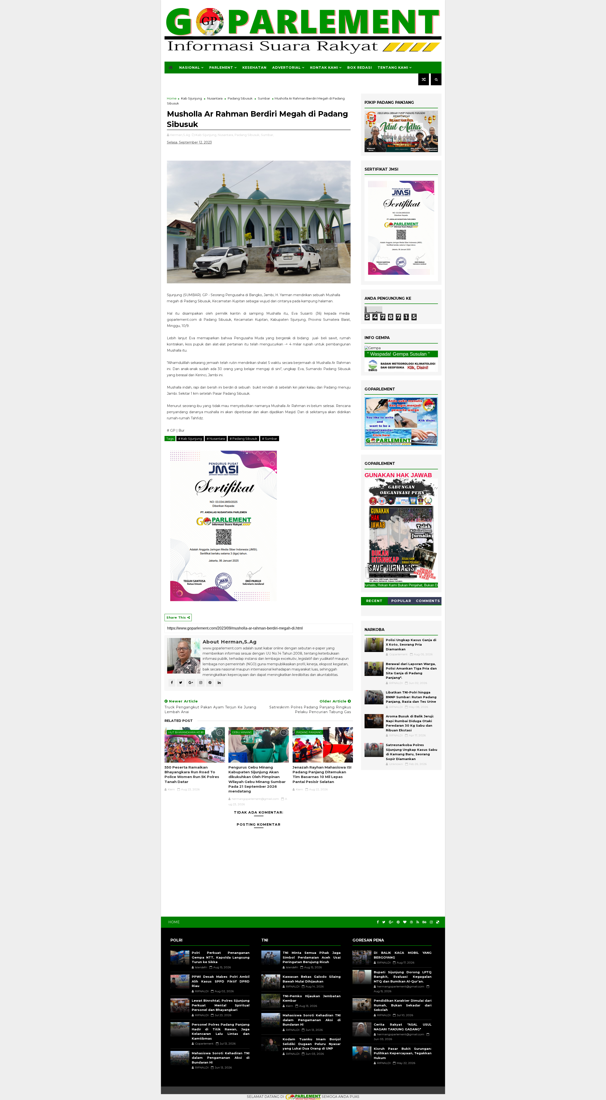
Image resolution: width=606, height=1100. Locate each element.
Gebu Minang (242, 732)
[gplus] (391, 922)
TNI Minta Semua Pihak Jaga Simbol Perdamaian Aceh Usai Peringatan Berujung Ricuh (311, 957)
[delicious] (437, 922)
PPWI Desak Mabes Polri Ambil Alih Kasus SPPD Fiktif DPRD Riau (221, 981)
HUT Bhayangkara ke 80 (186, 732)
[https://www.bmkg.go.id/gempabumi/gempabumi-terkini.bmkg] (373, 348)
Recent (374, 601)
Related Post (179, 721)
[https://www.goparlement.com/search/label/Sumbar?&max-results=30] (401, 530)
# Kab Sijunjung (190, 438)
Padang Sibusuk (240, 98)
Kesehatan (254, 67)
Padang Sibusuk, (247, 135)
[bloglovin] (405, 922)
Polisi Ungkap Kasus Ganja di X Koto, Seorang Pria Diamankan (411, 644)
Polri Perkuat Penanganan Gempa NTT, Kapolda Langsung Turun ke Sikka (221, 957)
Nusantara (215, 98)
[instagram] (431, 922)
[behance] (424, 922)
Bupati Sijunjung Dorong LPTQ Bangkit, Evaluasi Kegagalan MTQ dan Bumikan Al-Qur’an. (403, 976)
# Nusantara (216, 438)
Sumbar (264, 98)
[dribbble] (411, 922)
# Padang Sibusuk (243, 438)
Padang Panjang (309, 732)
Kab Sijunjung (191, 98)
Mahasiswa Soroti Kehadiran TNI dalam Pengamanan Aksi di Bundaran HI (221, 1057)
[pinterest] (398, 922)
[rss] (417, 922)
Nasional (189, 67)
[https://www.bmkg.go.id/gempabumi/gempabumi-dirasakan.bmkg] (401, 365)
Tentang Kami (393, 67)
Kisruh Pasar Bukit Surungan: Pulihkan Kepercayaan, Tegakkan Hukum (403, 1053)
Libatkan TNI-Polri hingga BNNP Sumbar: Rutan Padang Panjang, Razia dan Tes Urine (411, 696)
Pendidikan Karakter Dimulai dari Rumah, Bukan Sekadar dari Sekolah (403, 1005)
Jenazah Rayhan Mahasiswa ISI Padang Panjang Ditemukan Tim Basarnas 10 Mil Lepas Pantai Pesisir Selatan (322, 774)
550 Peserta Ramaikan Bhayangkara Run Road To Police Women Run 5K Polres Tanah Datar (192, 774)
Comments (428, 601)
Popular (401, 601)
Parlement (221, 67)
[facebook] (378, 922)
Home (172, 98)
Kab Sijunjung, (206, 135)
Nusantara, (226, 135)
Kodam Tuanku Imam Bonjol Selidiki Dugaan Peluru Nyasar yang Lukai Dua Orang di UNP (311, 1043)
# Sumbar (269, 438)
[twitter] (384, 922)
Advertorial (286, 67)
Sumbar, (267, 135)
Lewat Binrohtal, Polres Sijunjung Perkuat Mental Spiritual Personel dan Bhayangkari (221, 1005)
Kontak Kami (324, 67)
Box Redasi (359, 67)
